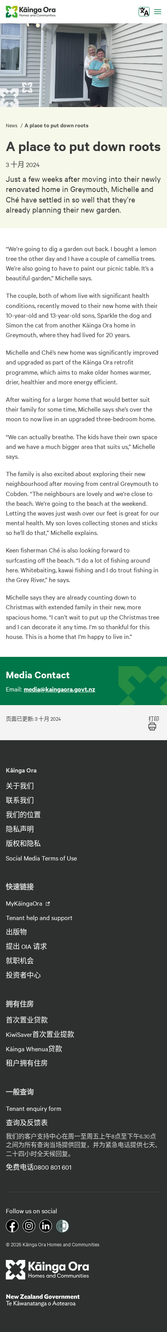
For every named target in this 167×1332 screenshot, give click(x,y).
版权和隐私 (23, 843)
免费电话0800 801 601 (38, 1167)
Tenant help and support (39, 917)
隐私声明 (20, 829)
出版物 (16, 931)
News (12, 124)
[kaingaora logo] (31, 12)
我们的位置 (23, 814)
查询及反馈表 (27, 1122)
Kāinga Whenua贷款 (34, 1048)
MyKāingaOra (25, 903)
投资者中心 (23, 975)
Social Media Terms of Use (41, 857)
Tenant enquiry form (33, 1108)
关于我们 (20, 785)
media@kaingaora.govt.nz (59, 688)
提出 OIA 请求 (26, 946)
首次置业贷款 (27, 1019)
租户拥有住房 (27, 1063)
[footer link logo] (47, 1269)
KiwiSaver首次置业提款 (40, 1034)
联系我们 (20, 800)
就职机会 (20, 960)
